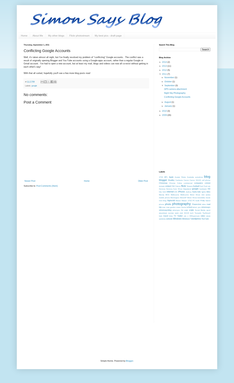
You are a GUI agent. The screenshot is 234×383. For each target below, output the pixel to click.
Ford (201, 186)
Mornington (174, 198)
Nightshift (171, 200)
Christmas (163, 183)
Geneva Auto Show (174, 189)
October (168, 81)
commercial (188, 183)
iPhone (181, 192)
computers (198, 183)
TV (175, 216)
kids (199, 192)
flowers (190, 186)
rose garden (171, 207)
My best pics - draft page (108, 35)
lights (204, 192)
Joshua (189, 192)
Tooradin (198, 213)
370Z (161, 177)
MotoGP (183, 198)
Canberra (179, 180)
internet (170, 192)
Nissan (178, 201)
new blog (162, 201)
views (208, 216)
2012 (164, 70)
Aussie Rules (180, 177)
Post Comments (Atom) (47, 186)
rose (163, 207)
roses (178, 207)
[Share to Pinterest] (55, 81)
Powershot (196, 204)
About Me (38, 35)
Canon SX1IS (195, 180)
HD (209, 189)
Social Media (200, 210)
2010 (164, 111)
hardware (203, 189)
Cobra (179, 183)
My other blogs (56, 35)
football (196, 186)
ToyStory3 (206, 213)
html (164, 192)
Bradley (171, 180)
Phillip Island (205, 201)
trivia (171, 216)
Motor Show (192, 198)
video (203, 216)
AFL (166, 177)
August (167, 102)
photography (181, 204)
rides (204, 204)
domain (162, 186)
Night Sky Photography (175, 93)
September (169, 85)
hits (160, 192)
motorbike (201, 198)
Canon (186, 180)
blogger (163, 180)
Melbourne (175, 195)
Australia (190, 177)
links (208, 192)
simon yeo (197, 207)
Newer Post (29, 181)
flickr (183, 186)
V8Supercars (194, 216)
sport (208, 210)
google (34, 86)
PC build (196, 201)
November (169, 77)
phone (161, 204)
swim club (179, 213)
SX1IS (186, 213)
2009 (164, 115)
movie (208, 198)
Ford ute (207, 186)
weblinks (162, 219)
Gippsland (187, 189)
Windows (177, 219)
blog (207, 176)
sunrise (171, 213)
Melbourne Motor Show (190, 195)
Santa (183, 207)
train (160, 216)
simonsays (205, 207)
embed (168, 186)
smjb (186, 210)
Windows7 (186, 219)
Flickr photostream (79, 35)
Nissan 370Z (187, 201)
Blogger (129, 361)
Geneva (162, 189)
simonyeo (176, 210)
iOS (175, 192)
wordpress (196, 219)
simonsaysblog (165, 210)
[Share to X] (48, 81)
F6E (173, 186)
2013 (164, 66)
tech (192, 213)
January (168, 106)
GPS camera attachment (175, 89)
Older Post (143, 181)
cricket (207, 183)
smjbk (191, 210)
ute (185, 216)
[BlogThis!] (45, 81)
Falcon (178, 186)
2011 (164, 74)
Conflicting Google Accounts (177, 97)
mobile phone (164, 198)
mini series (205, 195)
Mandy (161, 195)
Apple (171, 177)
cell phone (206, 180)
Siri (182, 210)
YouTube (205, 219)
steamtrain (163, 213)
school (189, 207)
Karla (194, 192)
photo (168, 204)
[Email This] (42, 81)
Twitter (180, 216)
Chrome (172, 183)
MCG (167, 195)
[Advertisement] (184, 143)
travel (165, 216)
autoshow (199, 177)
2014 (164, 62)
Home (24, 35)
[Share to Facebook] (52, 81)
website (169, 219)
